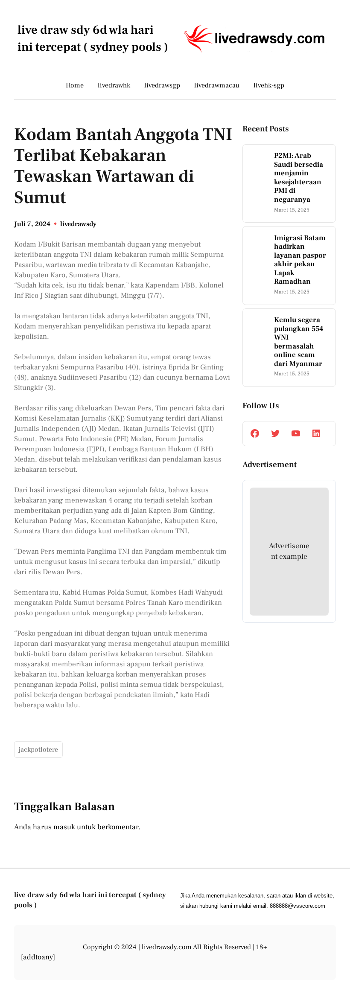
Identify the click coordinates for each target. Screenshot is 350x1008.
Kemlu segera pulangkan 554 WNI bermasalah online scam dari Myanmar (299, 342)
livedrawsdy (78, 224)
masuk (64, 827)
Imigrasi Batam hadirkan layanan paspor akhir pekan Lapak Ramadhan (300, 260)
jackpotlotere (38, 749)
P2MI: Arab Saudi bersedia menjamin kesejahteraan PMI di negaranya (298, 177)
